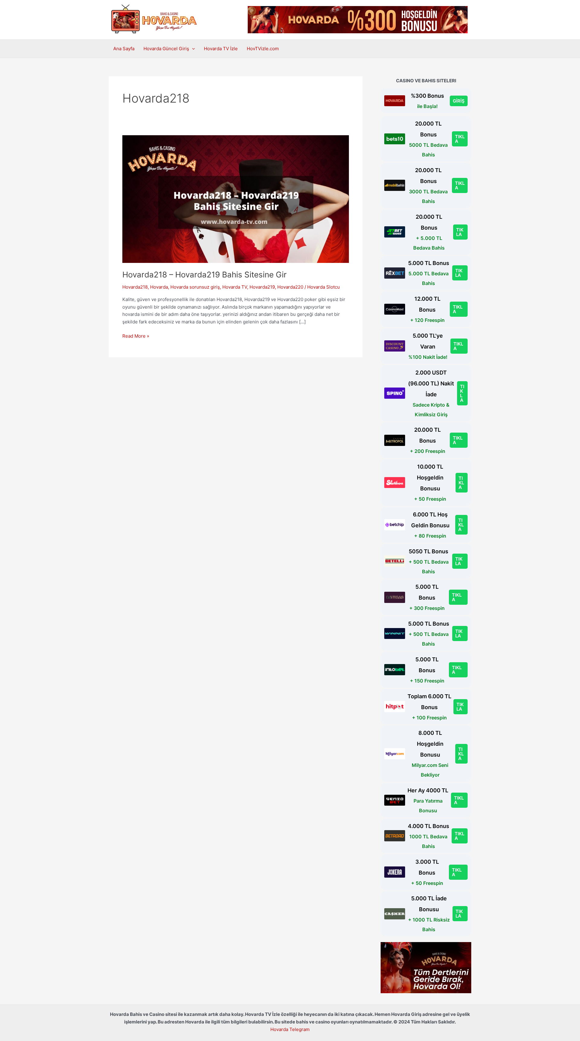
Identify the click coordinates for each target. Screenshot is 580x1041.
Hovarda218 (135, 287)
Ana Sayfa (123, 48)
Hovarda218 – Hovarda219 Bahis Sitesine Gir (204, 274)
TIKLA (460, 139)
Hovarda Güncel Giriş (166, 48)
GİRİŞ (459, 101)
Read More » (135, 336)
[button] (192, 49)
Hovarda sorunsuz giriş (195, 287)
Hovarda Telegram (290, 1029)
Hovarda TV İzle (221, 48)
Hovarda (159, 287)
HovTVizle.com (263, 48)
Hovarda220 (290, 287)
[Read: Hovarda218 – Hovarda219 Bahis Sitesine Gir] (235, 198)
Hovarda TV (234, 287)
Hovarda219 (262, 287)
